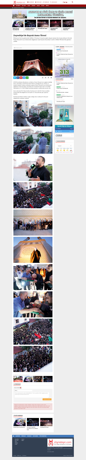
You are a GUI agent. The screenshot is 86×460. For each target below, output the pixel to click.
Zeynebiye (18, 5)
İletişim (24, 455)
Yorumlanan (69, 46)
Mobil (15, 455)
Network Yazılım (69, 455)
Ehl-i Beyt (24, 5)
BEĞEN (59, 128)
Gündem (33, 5)
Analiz (38, 5)
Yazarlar (59, 135)
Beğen (71, 128)
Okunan (61, 46)
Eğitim (47, 5)
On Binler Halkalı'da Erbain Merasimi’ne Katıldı (65, 55)
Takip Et (71, 131)
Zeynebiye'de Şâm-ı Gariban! (62, 92)
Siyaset (42, 5)
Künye (20, 455)
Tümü (72, 79)
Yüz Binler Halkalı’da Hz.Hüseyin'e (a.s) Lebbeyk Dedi (23, 7)
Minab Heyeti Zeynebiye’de (62, 50)
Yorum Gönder (17, 387)
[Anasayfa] (13, 5)
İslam (29, 5)
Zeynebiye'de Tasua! (61, 101)
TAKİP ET (59, 131)
